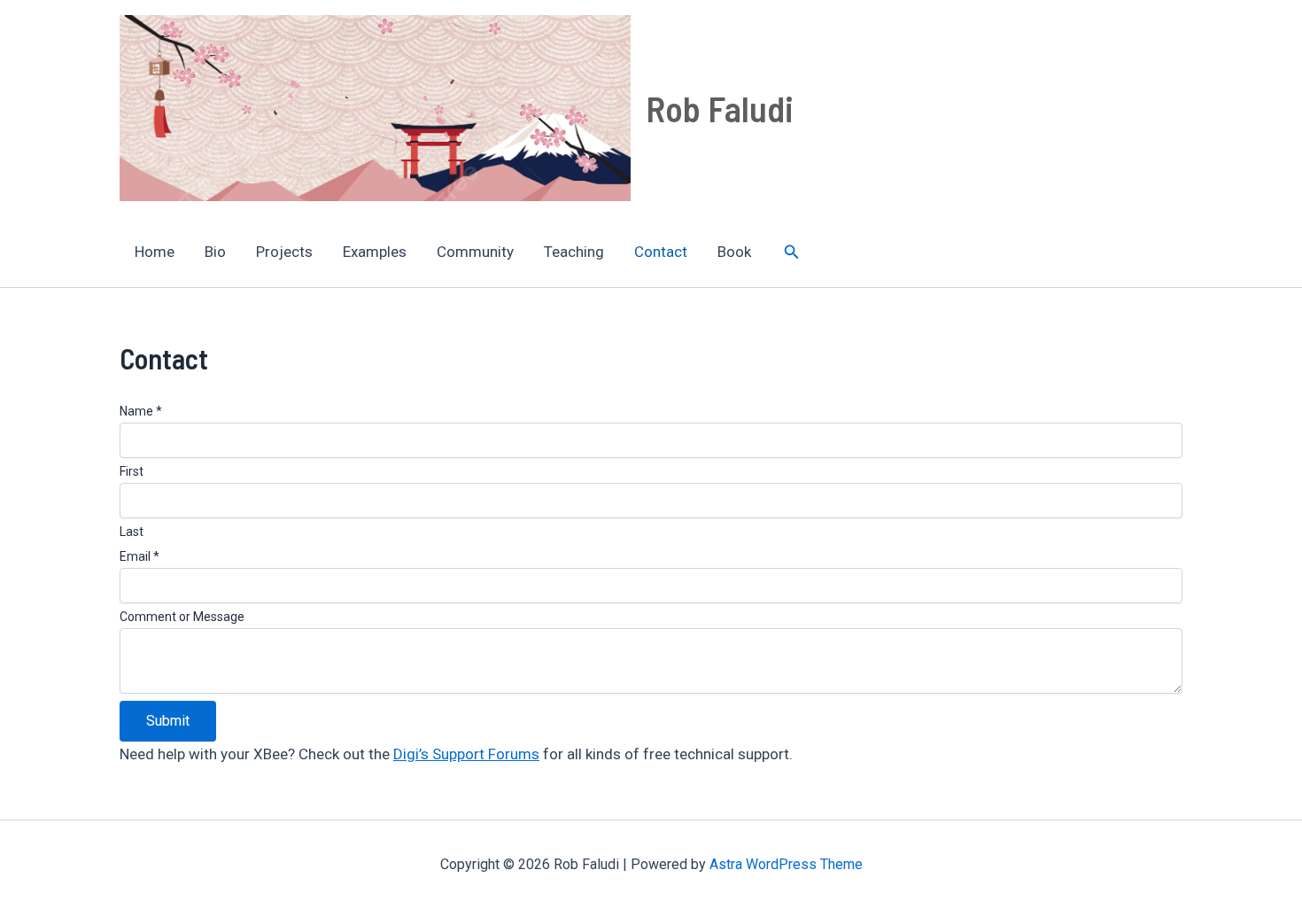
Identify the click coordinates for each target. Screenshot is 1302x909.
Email (139, 556)
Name (141, 411)
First (131, 471)
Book (734, 251)
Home (154, 251)
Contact (660, 251)
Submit (168, 720)
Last (131, 531)
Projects (284, 251)
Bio (215, 251)
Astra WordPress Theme (786, 864)
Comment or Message (182, 617)
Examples (375, 251)
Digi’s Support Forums (466, 754)
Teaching (574, 251)
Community (475, 251)
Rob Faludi (720, 108)
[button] (792, 252)
